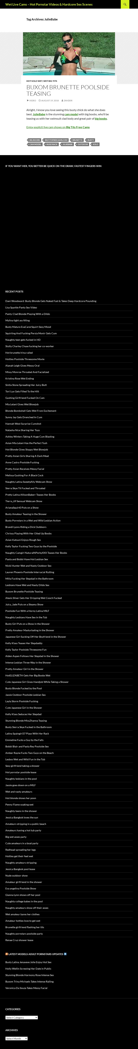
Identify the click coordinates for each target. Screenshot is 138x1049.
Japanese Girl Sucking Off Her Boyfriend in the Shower (35, 636)
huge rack (52, 144)
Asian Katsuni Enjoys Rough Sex (23, 539)
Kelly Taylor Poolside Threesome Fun (26, 649)
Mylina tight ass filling (17, 320)
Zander (68, 100)
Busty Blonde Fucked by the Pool (23, 688)
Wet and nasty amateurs (18, 791)
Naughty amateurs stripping (20, 862)
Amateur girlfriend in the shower (23, 881)
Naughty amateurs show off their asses (26, 907)
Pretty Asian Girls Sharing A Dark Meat (27, 455)
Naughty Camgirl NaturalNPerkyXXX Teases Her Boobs (36, 552)
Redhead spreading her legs (20, 849)
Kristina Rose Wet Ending (19, 378)
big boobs (34, 140)
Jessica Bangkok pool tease (20, 869)
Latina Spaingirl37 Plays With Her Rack (27, 733)
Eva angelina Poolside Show (20, 888)
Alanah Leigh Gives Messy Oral (22, 365)
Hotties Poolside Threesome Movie (24, 359)
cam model (35, 144)
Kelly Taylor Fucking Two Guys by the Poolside (31, 546)
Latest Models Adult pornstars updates (36, 954)
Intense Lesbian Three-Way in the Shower (28, 662)
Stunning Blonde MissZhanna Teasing (26, 720)
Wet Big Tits (50, 81)
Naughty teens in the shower (21, 810)
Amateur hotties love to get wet (22, 920)
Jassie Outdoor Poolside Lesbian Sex (25, 694)
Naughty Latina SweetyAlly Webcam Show (28, 481)
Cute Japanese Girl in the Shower (23, 707)
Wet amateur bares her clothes (22, 914)
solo (95, 144)
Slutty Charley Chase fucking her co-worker (29, 346)
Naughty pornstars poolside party (24, 933)
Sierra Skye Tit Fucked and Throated (25, 488)
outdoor (83, 144)
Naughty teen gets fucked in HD (23, 339)
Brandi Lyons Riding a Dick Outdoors (25, 526)
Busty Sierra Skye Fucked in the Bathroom (28, 727)
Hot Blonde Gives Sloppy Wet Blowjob (26, 449)
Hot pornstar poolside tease (20, 772)
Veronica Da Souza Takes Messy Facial (26, 987)
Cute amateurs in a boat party (21, 843)
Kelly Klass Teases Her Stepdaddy (23, 643)
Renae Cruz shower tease (19, 940)
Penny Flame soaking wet (19, 804)
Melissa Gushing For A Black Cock (24, 475)
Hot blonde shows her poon (20, 798)
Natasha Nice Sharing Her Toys (22, 430)
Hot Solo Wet (34, 81)
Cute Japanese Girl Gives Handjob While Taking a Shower (37, 681)
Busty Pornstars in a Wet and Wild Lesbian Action (33, 520)
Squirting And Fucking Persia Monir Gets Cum (31, 333)
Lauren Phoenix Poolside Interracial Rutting (29, 572)
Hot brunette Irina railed (19, 352)
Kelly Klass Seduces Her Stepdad (23, 714)
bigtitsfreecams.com (56, 140)
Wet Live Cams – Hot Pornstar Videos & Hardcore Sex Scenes (49, 4)
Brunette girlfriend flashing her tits (24, 927)
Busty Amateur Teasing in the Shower (26, 514)
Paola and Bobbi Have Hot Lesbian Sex (26, 559)
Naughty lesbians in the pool (21, 778)
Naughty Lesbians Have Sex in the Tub (26, 617)
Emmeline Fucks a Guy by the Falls (24, 739)
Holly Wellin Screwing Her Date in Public (28, 968)
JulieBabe (68, 144)
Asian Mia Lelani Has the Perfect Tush (26, 443)
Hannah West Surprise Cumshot (23, 423)
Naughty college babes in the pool (24, 901)
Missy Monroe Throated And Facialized (27, 372)
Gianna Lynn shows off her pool (22, 894)
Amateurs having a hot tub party (23, 830)
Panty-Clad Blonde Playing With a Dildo (27, 313)
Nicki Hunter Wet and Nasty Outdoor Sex (28, 565)
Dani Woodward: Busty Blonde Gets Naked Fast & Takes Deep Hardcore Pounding (50, 301)
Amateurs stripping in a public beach (25, 823)
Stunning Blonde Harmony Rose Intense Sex (29, 975)
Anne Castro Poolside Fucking (22, 462)
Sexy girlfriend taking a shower (22, 765)
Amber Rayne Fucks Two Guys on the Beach (29, 752)
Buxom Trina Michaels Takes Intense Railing (29, 981)
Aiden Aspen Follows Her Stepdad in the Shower (32, 656)
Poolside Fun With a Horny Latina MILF (27, 610)
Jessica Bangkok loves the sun (21, 817)
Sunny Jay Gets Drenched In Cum (23, 417)
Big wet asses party (15, 836)
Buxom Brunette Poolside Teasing (68, 90)
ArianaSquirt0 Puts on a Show (22, 507)
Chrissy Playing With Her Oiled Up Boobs (28, 533)
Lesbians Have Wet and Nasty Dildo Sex (27, 585)
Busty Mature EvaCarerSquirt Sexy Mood (28, 326)
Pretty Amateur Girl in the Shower (24, 668)
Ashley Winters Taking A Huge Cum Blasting (29, 436)
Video (32, 100)
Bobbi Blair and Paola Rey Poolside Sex (27, 746)
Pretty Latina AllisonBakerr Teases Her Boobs (30, 494)
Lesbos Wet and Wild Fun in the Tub (25, 759)
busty (91, 140)
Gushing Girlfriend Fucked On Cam (25, 397)
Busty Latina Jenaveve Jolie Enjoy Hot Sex (28, 962)
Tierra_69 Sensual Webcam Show (23, 501)
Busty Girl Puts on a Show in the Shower (27, 623)
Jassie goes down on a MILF (20, 785)
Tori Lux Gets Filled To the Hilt (22, 391)
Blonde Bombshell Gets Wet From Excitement (30, 410)
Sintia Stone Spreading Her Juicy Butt (26, 384)
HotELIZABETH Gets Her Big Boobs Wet (27, 675)
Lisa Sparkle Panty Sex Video (21, 307)
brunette (77, 140)
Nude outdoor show (16, 875)
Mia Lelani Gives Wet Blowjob (22, 404)
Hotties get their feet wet (19, 856)
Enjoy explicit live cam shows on (58, 127)
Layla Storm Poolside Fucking (21, 701)
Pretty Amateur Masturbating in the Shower (29, 630)
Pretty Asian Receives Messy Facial (24, 468)
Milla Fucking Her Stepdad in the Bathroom (29, 578)
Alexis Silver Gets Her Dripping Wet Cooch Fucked (33, 597)
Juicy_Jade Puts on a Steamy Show (24, 604)
